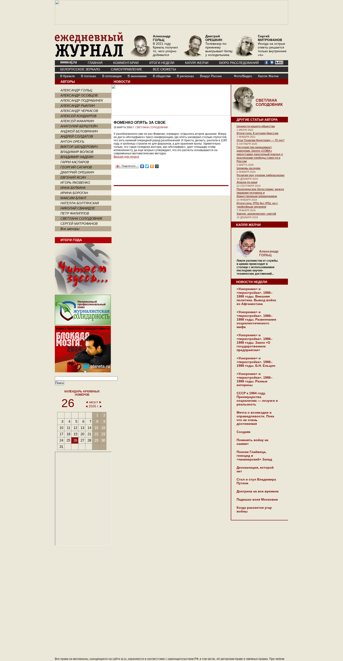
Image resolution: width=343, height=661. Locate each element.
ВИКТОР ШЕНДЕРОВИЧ (79, 147)
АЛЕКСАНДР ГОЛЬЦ (76, 90)
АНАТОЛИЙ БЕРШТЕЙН (79, 126)
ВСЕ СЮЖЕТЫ (164, 69)
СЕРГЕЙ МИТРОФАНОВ (79, 223)
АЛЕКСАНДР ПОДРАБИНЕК (81, 100)
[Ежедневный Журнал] (89, 56)
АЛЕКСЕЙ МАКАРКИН (77, 121)
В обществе (162, 76)
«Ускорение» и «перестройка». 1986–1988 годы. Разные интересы (255, 379)
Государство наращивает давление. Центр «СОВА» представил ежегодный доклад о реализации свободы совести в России (260, 154)
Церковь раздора (248, 168)
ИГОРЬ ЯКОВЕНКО (75, 182)
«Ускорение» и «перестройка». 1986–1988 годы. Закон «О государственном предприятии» (255, 342)
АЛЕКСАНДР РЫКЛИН (77, 105)
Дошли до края (247, 182)
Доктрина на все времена (258, 491)
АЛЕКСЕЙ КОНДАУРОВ (78, 116)
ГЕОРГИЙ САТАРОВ (76, 167)
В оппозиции (112, 76)
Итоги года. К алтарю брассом (257, 133)
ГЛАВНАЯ (95, 63)
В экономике (137, 76)
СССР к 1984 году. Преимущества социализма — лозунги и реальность (257, 398)
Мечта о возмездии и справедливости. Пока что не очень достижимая (255, 418)
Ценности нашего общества (256, 126)
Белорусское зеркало (80, 69)
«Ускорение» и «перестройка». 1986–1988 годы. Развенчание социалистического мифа (256, 319)
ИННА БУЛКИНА (72, 188)
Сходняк (243, 432)
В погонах (88, 76)
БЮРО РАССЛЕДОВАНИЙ (239, 63)
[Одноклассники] (152, 166)
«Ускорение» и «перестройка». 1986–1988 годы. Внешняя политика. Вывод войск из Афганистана (256, 296)
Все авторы (69, 229)
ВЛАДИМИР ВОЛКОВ (76, 152)
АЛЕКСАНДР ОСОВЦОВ (79, 95)
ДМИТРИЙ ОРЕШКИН (77, 172)
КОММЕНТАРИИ (126, 63)
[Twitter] (147, 166)
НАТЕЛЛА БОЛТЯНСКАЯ (79, 203)
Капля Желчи (268, 76)
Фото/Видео (243, 76)
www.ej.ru (68, 62)
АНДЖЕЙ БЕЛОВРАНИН (79, 131)
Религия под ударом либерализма (260, 175)
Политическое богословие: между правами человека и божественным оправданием (260, 193)
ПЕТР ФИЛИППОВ (74, 213)
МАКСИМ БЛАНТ (73, 198)
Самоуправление (126, 69)
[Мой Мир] (156, 166)
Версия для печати (126, 156)
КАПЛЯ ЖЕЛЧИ (196, 63)
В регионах (185, 76)
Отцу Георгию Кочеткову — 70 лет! (260, 140)
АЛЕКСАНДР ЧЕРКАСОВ (79, 111)
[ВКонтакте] (142, 166)
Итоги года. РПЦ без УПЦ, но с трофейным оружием (257, 205)
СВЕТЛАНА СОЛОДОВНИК (81, 218)
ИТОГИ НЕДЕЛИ (161, 63)
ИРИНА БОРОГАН (74, 193)
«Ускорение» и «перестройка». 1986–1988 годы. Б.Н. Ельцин (256, 361)
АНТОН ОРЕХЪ (72, 141)
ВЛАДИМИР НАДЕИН (76, 157)
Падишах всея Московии (257, 499)
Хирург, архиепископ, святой (256, 213)
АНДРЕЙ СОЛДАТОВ (76, 136)
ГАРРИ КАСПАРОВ (74, 162)
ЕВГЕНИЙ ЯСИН (73, 177)
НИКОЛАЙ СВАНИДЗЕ (77, 208)
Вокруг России (211, 76)
